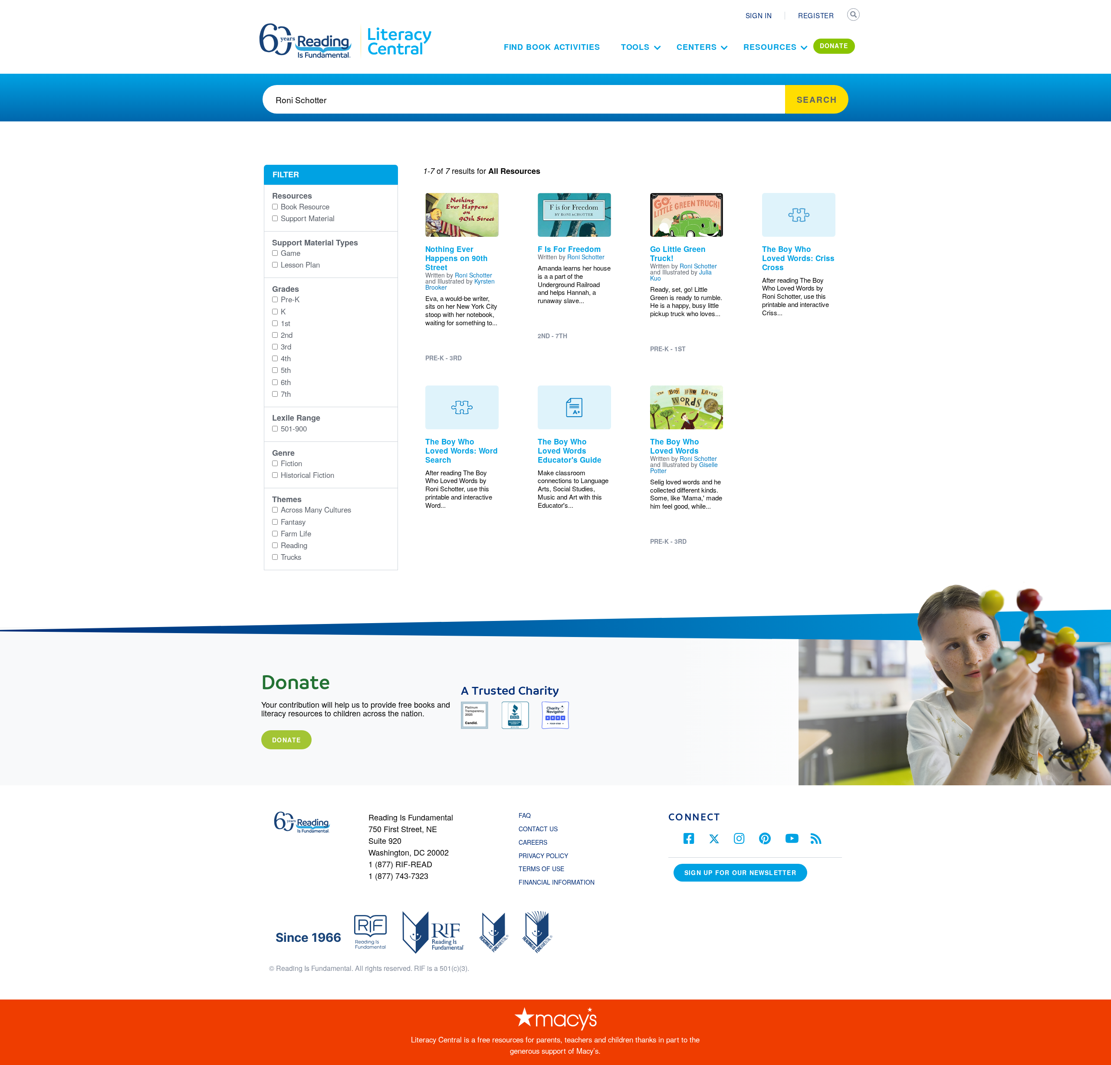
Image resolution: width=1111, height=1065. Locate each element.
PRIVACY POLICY (543, 855)
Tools (635, 46)
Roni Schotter (473, 275)
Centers (697, 46)
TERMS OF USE (546, 868)
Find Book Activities (552, 46)
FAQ (525, 815)
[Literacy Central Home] (399, 27)
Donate (286, 739)
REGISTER (816, 15)
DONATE (834, 45)
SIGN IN (759, 15)
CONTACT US (541, 828)
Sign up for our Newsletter (740, 872)
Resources (769, 46)
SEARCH (853, 15)
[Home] (311, 27)
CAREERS (533, 842)
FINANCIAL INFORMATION (557, 882)
